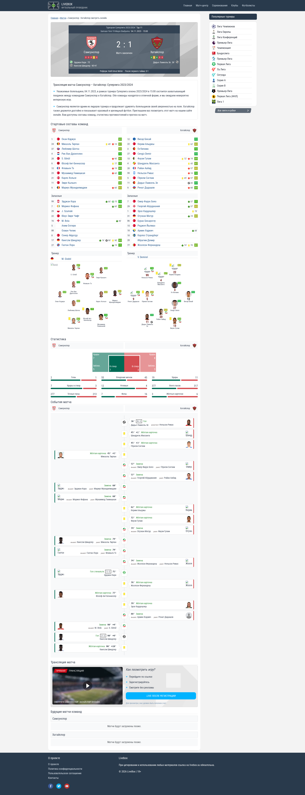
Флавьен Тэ (68, 168)
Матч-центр (202, 5)
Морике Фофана (70, 206)
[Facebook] (50, 786)
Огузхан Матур (145, 215)
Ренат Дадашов (146, 187)
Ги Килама (143, 148)
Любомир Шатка (70, 148)
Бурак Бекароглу (147, 220)
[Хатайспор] (157, 47)
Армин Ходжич (145, 230)
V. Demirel (143, 257)
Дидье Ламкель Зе (148, 182)
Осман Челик (69, 230)
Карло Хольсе (69, 177)
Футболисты (248, 5)
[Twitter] (58, 786)
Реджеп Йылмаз (146, 225)
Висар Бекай (144, 139)
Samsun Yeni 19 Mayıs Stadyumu (115, 31)
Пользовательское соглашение (64, 773)
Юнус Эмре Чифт (70, 215)
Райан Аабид (144, 168)
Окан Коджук (69, 139)
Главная (187, 5)
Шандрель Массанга (148, 163)
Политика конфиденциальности (65, 768)
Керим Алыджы (146, 144)
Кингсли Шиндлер (71, 240)
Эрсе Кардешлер (147, 211)
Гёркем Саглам (146, 177)
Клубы (234, 5)
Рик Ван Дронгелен (72, 153)
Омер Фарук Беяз (147, 201)
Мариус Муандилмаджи (74, 187)
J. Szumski (67, 211)
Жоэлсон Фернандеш (149, 245)
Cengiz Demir (144, 153)
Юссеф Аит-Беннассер (73, 163)
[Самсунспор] (91, 47)
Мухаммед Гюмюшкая (73, 173)
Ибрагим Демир (146, 240)
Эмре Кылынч (69, 182)
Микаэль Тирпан (70, 144)
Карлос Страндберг (148, 235)
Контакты (53, 777)
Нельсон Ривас (146, 173)
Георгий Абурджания (149, 206)
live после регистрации (161, 695)
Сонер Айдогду (70, 235)
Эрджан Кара (69, 201)
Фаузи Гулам (144, 158)
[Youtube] (66, 786)
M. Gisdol (66, 258)
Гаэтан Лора (68, 245)
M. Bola (65, 220)
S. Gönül (66, 158)
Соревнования (219, 5)
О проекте (53, 764)
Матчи (63, 18)
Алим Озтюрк (69, 225)
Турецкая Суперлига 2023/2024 (120, 27)
